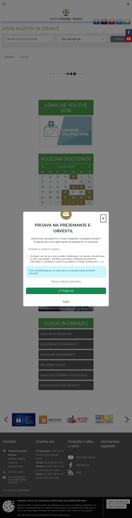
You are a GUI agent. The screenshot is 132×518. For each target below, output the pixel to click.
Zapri (66, 301)
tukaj (101, 261)
